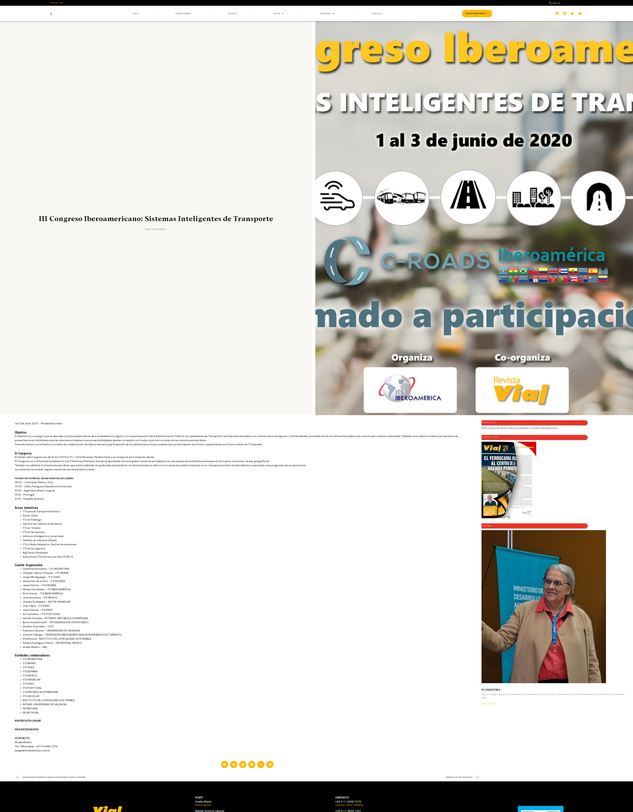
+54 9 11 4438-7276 (348, 801)
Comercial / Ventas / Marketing (349, 805)
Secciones (325, 13)
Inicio (136, 13)
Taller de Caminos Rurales (475, 13)
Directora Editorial (203, 805)
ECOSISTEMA (491, 689)
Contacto (376, 13)
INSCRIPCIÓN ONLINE (28, 721)
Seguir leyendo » (489, 704)
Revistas (232, 13)
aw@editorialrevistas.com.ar (32, 750)
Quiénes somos (183, 13)
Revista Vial (57, 3)
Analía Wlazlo (203, 801)
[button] (224, 764)
